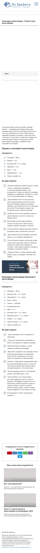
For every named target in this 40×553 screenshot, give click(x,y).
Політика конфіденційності (22, 547)
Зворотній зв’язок (7, 547)
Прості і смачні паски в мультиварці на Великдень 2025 (18, 510)
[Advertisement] (20, 49)
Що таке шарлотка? (13, 484)
